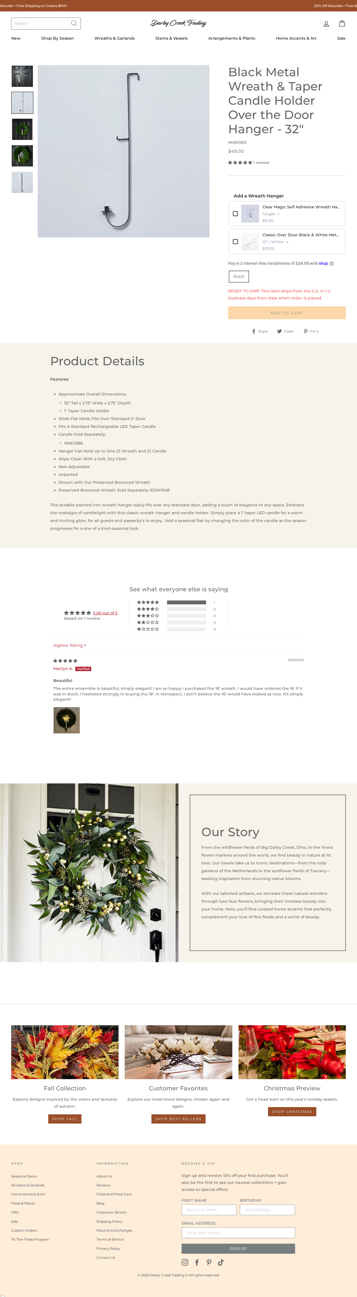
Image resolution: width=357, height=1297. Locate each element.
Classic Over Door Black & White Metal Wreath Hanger (301, 234)
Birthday (250, 1200)
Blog (100, 1203)
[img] (65, 660)
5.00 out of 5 (105, 613)
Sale (341, 38)
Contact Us (106, 1257)
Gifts (15, 1212)
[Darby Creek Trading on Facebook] (197, 1262)
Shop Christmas (292, 1112)
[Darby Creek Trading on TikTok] (221, 1262)
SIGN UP (238, 1248)
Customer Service (111, 1212)
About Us (104, 1176)
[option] (124, 151)
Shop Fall (65, 1119)
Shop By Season (57, 38)
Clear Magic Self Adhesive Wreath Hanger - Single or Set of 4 (301, 206)
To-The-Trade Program (30, 1239)
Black (238, 276)
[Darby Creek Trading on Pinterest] (209, 1262)
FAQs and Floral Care (114, 1194)
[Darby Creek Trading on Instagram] (185, 1262)
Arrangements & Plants (231, 38)
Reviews (103, 1185)
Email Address (199, 1223)
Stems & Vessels (171, 38)
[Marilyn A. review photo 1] (66, 720)
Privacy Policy (108, 1248)
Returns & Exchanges (114, 1230)
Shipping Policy (109, 1221)
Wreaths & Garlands (115, 38)
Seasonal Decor (24, 1176)
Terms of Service (110, 1239)
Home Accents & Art (296, 38)
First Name (194, 1200)
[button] (240, 162)
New (16, 38)
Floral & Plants (23, 1203)
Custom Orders (24, 1230)
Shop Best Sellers (178, 1119)
